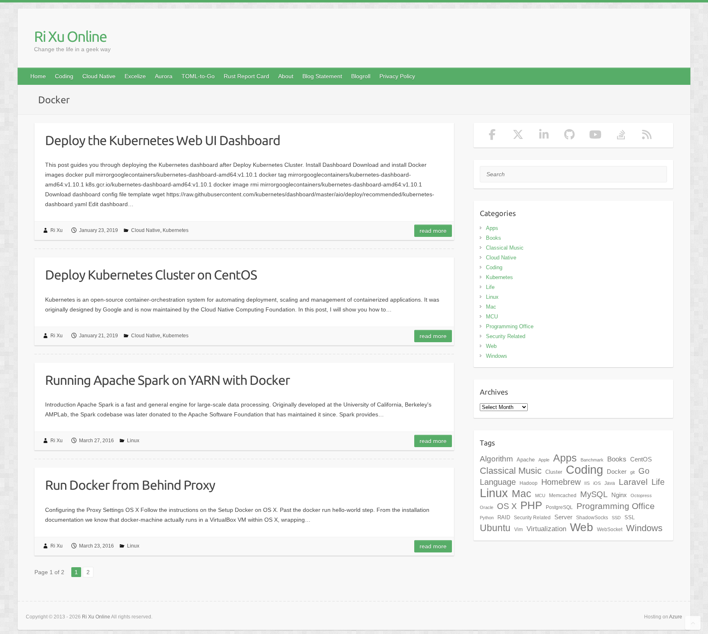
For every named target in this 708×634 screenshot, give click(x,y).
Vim (518, 529)
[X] (518, 136)
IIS (587, 483)
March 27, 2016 (96, 440)
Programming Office (509, 326)
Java (609, 483)
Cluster (553, 472)
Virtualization (546, 529)
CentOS (641, 459)
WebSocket (609, 529)
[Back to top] (693, 623)
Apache (526, 460)
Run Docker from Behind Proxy (130, 484)
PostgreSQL (559, 507)
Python (487, 517)
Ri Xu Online (70, 36)
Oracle (486, 507)
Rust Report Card (246, 76)
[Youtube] (595, 136)
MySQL (594, 494)
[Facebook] (493, 136)
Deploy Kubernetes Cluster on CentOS (151, 274)
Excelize (135, 76)
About (285, 76)
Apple (543, 459)
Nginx (619, 495)
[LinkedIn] (544, 136)
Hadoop (529, 483)
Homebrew (561, 481)
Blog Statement (322, 76)
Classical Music (505, 248)
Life (490, 287)
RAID (503, 517)
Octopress (641, 495)
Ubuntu (495, 528)
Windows (496, 356)
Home (38, 76)
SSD (616, 517)
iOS (597, 483)
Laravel (633, 482)
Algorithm (496, 458)
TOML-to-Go (198, 76)
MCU (492, 317)
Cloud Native (99, 76)
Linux (133, 440)
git (632, 472)
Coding (64, 76)
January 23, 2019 (98, 230)
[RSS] (647, 136)
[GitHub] (570, 136)
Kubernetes (175, 230)
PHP (531, 505)
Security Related (505, 336)
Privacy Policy (397, 76)
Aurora (163, 76)
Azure (675, 617)
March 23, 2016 (96, 546)
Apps (492, 228)
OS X (507, 506)
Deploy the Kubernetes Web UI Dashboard (162, 140)
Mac (491, 307)
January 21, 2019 (98, 336)
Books (493, 238)
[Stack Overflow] (621, 136)
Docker (616, 471)
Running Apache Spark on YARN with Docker (167, 380)
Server (563, 517)
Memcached (562, 495)
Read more (433, 230)
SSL (629, 517)
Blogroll (360, 76)
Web (491, 346)
